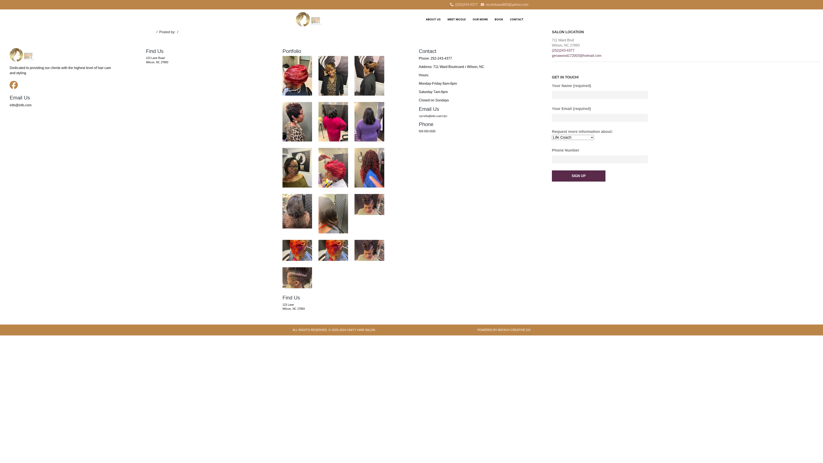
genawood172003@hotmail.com (576, 55)
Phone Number (565, 150)
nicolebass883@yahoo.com (507, 4)
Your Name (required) (571, 86)
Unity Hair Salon (361, 330)
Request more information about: (582, 131)
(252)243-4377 (466, 4)
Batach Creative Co (514, 330)
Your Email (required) (571, 109)
